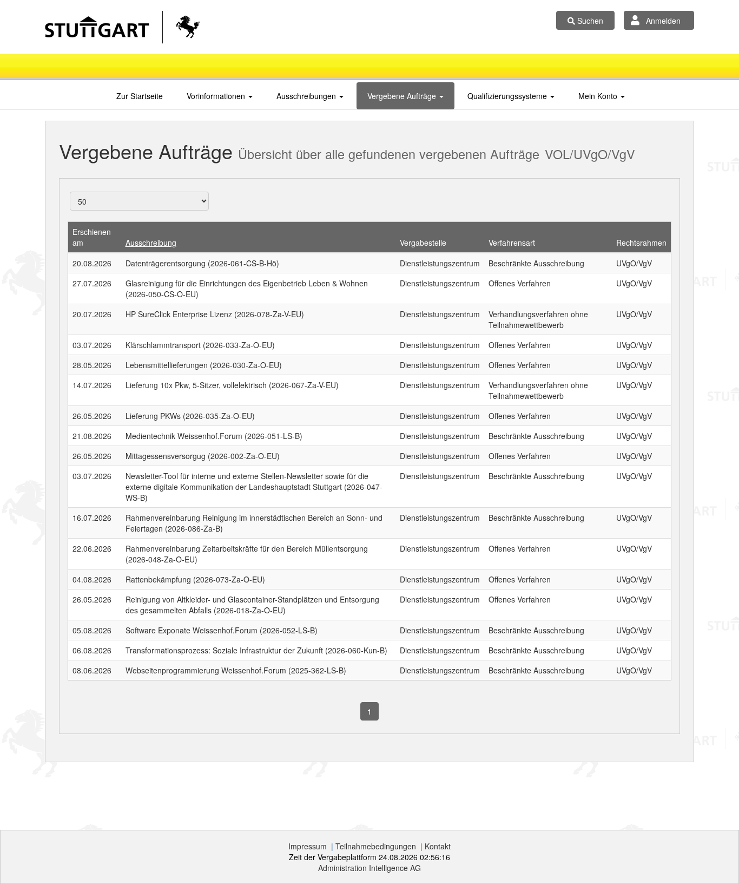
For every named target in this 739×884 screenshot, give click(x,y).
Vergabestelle (423, 242)
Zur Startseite (139, 95)
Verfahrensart (512, 242)
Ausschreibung (151, 242)
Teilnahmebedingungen (375, 846)
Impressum (307, 846)
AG (369, 867)
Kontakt (438, 846)
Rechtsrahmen (641, 242)
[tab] (139, 95)
